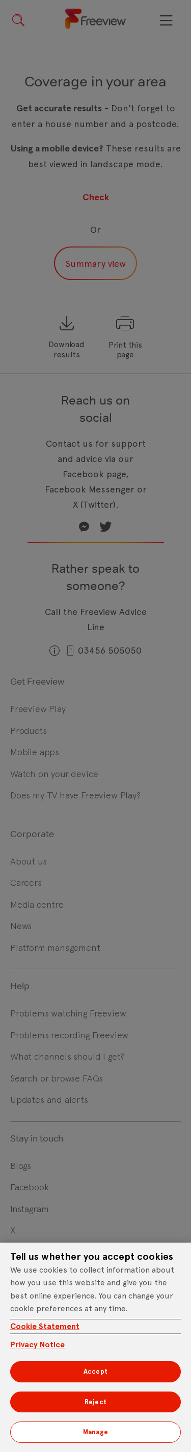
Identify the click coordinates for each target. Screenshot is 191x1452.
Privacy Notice (37, 1344)
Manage (95, 1432)
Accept (95, 1371)
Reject (95, 1402)
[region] (95, 1347)
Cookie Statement (44, 1326)
